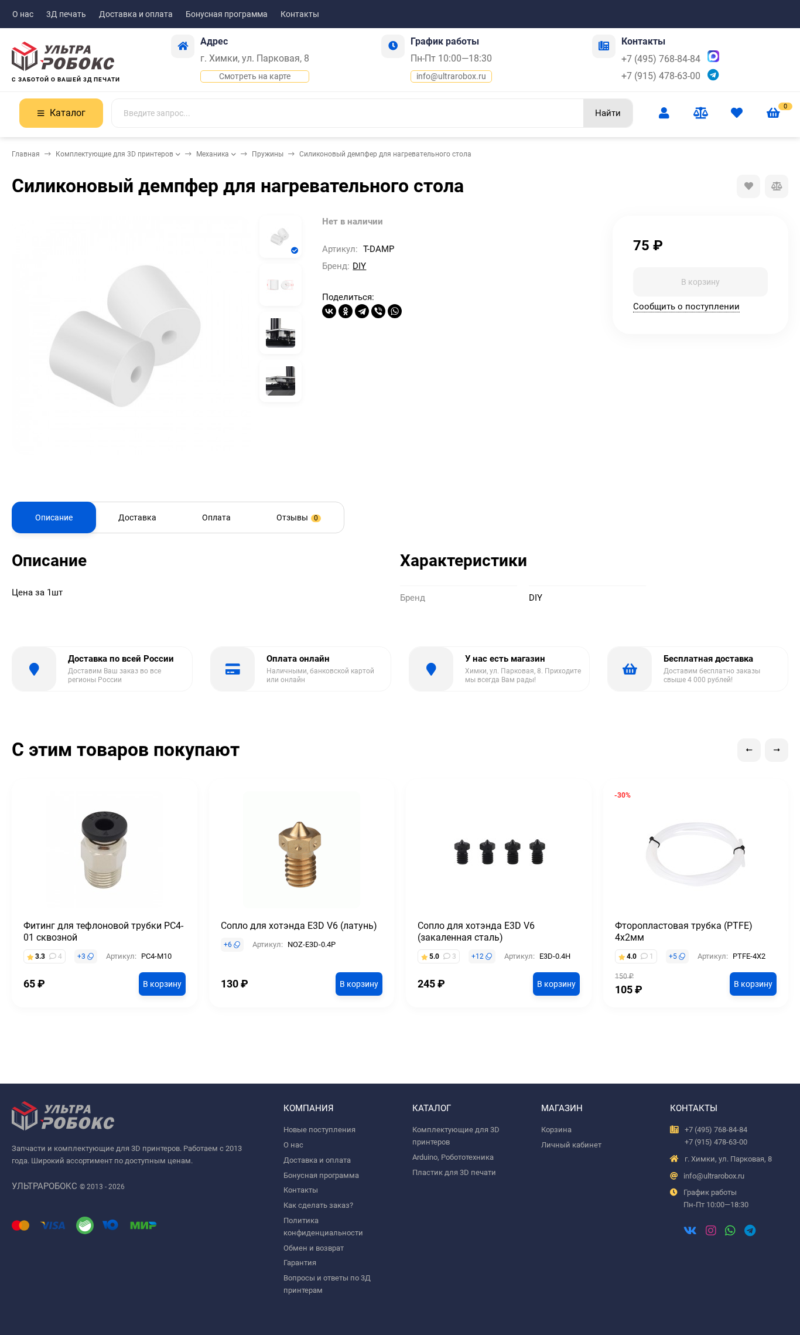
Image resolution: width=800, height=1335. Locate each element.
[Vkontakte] (690, 1232)
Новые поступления (319, 1129)
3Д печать (66, 14)
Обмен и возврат (313, 1248)
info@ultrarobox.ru (451, 76)
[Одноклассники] (346, 311)
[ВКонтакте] (329, 311)
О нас (22, 14)
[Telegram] (362, 311)
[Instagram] (711, 1232)
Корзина (556, 1129)
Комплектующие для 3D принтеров (114, 154)
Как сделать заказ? (318, 1205)
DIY (359, 266)
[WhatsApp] (395, 311)
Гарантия (299, 1262)
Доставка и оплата (136, 14)
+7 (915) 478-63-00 (660, 75)
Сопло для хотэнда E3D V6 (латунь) (299, 925)
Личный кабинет (571, 1144)
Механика (212, 154)
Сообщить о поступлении (686, 306)
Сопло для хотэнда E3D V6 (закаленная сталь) (476, 931)
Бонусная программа (227, 14)
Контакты (300, 14)
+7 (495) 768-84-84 (660, 58)
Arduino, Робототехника (453, 1157)
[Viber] (378, 311)
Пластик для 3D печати (454, 1172)
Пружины (267, 154)
